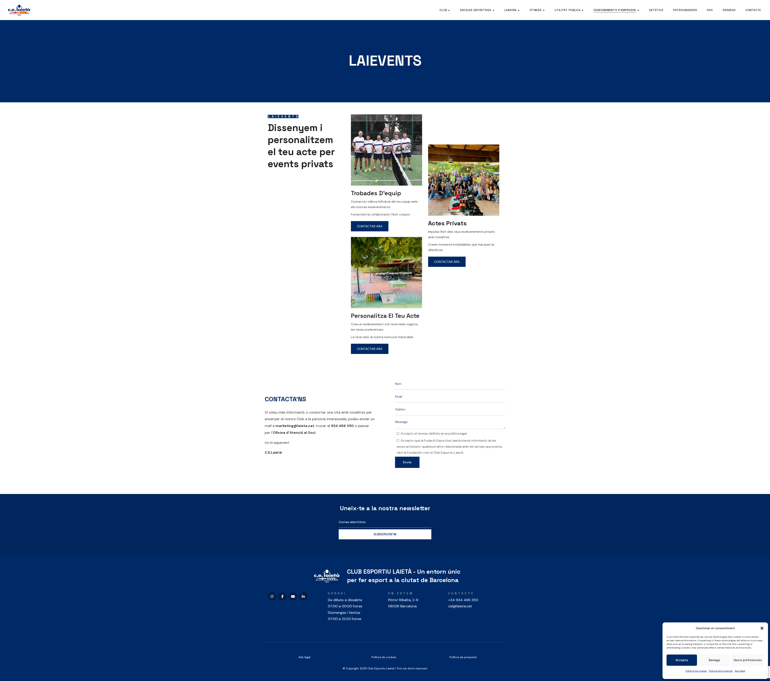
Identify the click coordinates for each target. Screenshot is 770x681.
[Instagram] (272, 596)
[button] (762, 628)
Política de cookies (696, 671)
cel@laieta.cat (460, 606)
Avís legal (304, 657)
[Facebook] (282, 596)
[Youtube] (293, 596)
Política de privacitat (721, 671)
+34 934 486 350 (463, 600)
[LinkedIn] (303, 596)
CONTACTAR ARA (369, 226)
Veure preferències (748, 660)
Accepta (682, 660)
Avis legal (740, 671)
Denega (714, 660)
